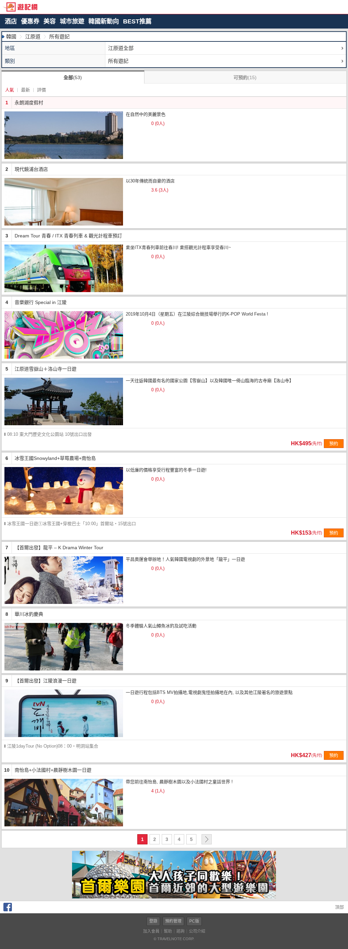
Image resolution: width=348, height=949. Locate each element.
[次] (207, 839)
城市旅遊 (72, 21)
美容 (50, 21)
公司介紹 (197, 931)
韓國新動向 (103, 21)
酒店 (11, 21)
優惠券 (30, 21)
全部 (73, 77)
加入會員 (151, 931)
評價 (41, 89)
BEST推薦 (137, 21)
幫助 (168, 931)
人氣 (9, 89)
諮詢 (180, 931)
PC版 (194, 921)
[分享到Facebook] (7, 909)
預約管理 (173, 921)
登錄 (153, 921)
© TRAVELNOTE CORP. (174, 939)
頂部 (339, 907)
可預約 (245, 77)
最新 (25, 89)
